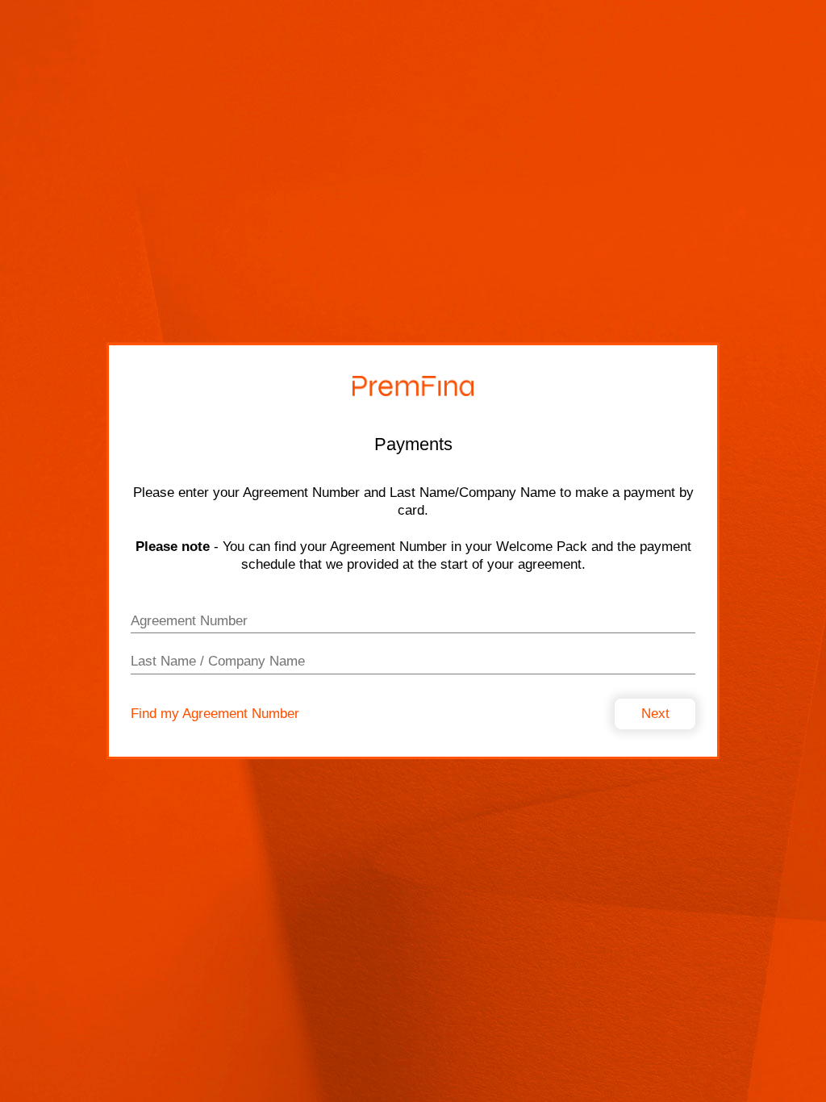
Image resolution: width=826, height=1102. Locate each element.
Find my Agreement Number (215, 713)
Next (655, 713)
